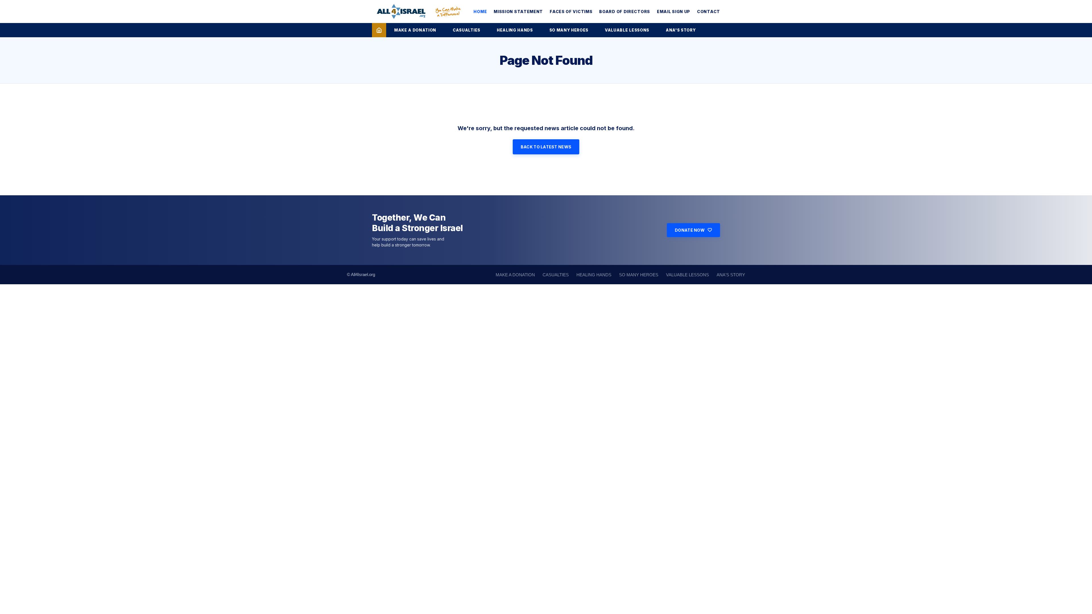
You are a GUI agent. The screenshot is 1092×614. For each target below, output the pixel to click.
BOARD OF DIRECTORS (624, 11)
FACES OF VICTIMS (571, 11)
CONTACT (708, 11)
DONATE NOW (690, 230)
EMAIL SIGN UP (673, 11)
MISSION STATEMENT (518, 11)
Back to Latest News (546, 146)
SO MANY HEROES (568, 30)
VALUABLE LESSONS (627, 30)
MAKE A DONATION (415, 30)
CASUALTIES (466, 30)
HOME (480, 11)
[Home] (379, 30)
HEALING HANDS (515, 30)
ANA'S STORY (681, 30)
